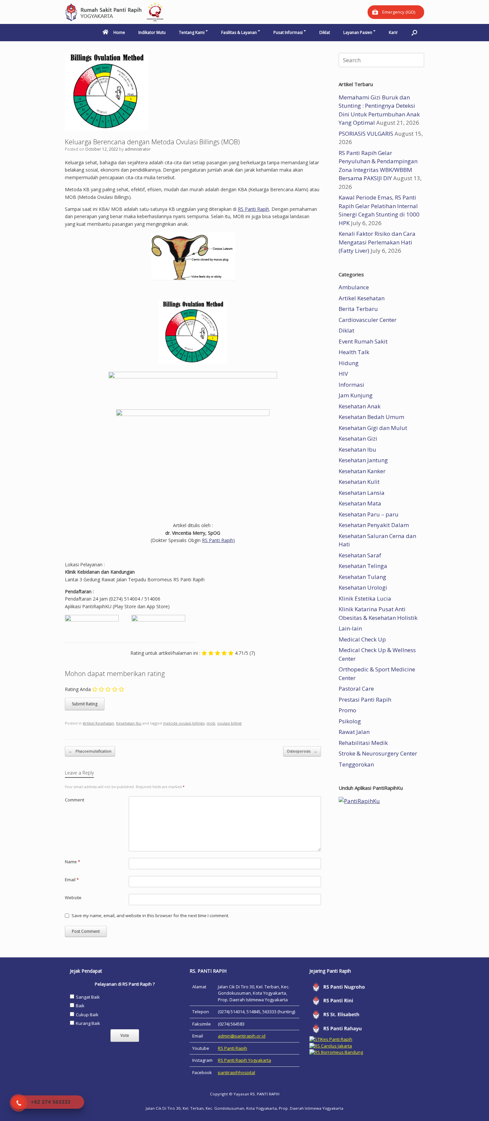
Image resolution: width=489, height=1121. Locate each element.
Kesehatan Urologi (363, 587)
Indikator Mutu (152, 32)
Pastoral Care (356, 688)
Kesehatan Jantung (363, 460)
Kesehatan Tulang (362, 577)
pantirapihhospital (236, 1072)
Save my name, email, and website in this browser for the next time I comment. (150, 915)
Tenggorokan (356, 764)
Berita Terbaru (358, 309)
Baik (80, 1006)
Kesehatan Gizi (358, 438)
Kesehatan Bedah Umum (371, 417)
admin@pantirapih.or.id (241, 1036)
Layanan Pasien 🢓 (359, 32)
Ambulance (354, 287)
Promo (347, 710)
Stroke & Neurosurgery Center (378, 753)
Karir (393, 32)
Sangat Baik (88, 997)
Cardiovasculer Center (368, 320)
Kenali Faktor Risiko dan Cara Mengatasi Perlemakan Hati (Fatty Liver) (377, 242)
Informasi (351, 384)
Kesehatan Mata (360, 503)
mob (211, 723)
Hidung (349, 363)
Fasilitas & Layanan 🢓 (240, 32)
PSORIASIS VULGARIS (366, 133)
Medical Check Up (362, 639)
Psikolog (350, 721)
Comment (74, 800)
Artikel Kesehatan (98, 723)
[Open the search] (414, 32)
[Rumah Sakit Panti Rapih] (115, 12)
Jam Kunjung (356, 395)
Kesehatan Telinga (363, 566)
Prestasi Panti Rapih (365, 699)
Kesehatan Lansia (362, 492)
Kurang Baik (88, 1023)
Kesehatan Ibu (128, 723)
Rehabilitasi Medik (363, 743)
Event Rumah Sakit (363, 341)
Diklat (324, 32)
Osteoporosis (302, 751)
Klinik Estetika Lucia (365, 598)
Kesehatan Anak (360, 406)
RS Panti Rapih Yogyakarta (244, 1060)
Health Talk (354, 352)
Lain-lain (350, 628)
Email (72, 880)
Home (119, 32)
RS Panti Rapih (253, 209)
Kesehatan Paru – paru (369, 514)
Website (73, 898)
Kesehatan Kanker (362, 471)
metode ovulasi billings (184, 723)
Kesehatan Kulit (359, 482)
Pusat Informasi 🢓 (289, 32)
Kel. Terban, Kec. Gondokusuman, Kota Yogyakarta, (230, 1108)
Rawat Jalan (354, 732)
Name (72, 862)
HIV (343, 373)
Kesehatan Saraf (360, 555)
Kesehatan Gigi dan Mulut (373, 428)
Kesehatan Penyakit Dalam (374, 525)
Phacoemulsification (90, 751)
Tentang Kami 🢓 (193, 32)
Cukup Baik (87, 1015)
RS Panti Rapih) (218, 540)
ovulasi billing (229, 723)
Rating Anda (78, 689)
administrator (138, 149)
